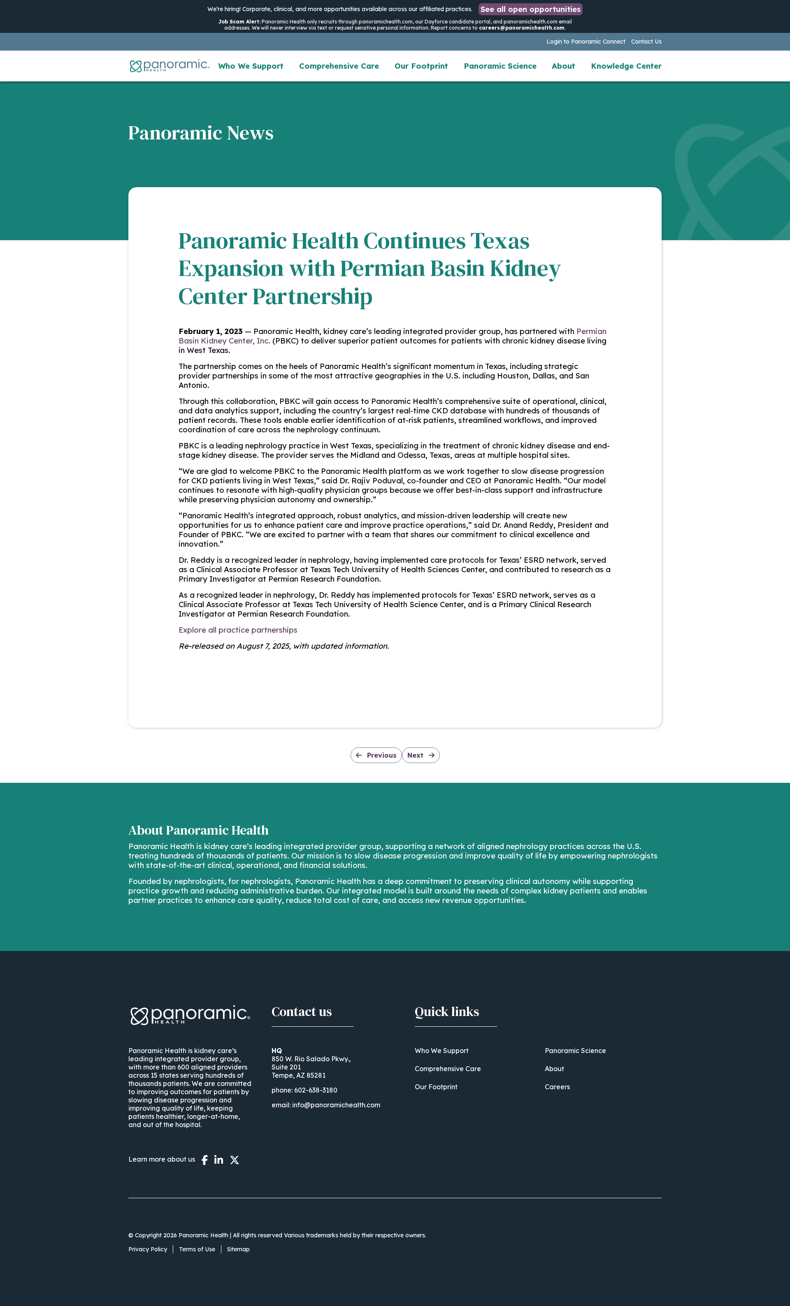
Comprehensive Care (339, 66)
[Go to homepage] (169, 66)
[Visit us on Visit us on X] (234, 1160)
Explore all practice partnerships (238, 630)
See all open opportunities (531, 9)
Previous (381, 755)
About (563, 66)
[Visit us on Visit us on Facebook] (205, 1160)
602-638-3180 (315, 1090)
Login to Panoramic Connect (585, 41)
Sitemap (238, 1249)
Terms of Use (197, 1249)
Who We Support (250, 66)
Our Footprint (421, 66)
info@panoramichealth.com (336, 1105)
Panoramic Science (500, 66)
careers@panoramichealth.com (522, 28)
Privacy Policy (147, 1249)
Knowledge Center (626, 66)
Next (416, 755)
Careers (557, 1087)
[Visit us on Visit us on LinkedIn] (218, 1160)
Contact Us (646, 41)
